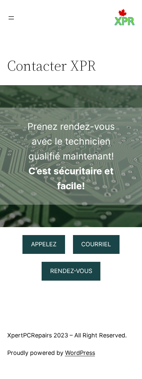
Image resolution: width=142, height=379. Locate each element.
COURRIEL (96, 244)
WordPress (80, 352)
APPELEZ (43, 244)
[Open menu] (11, 18)
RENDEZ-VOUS (71, 270)
